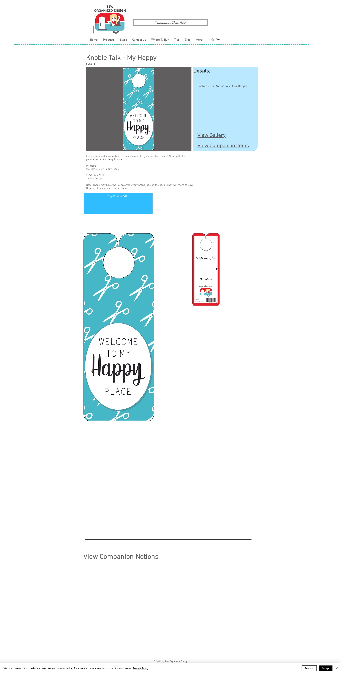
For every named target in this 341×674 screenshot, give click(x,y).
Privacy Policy (140, 668)
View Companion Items (223, 146)
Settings (309, 668)
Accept (325, 668)
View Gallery (211, 135)
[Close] (337, 668)
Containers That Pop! (170, 22)
